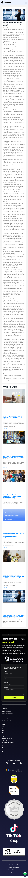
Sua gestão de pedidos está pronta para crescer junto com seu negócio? (13, 457)
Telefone (6, 682)
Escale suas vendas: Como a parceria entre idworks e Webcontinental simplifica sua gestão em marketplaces (13, 535)
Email (5, 676)
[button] (26, 3)
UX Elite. (17, 872)
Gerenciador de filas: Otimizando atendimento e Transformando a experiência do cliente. (12, 496)
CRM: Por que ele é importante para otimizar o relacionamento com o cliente (13, 417)
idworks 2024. (15, 864)
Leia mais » (5, 428)
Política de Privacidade (6, 754)
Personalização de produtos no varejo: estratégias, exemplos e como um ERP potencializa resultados (13, 576)
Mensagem (6, 687)
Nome (5, 671)
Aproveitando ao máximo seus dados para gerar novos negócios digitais (13, 616)
